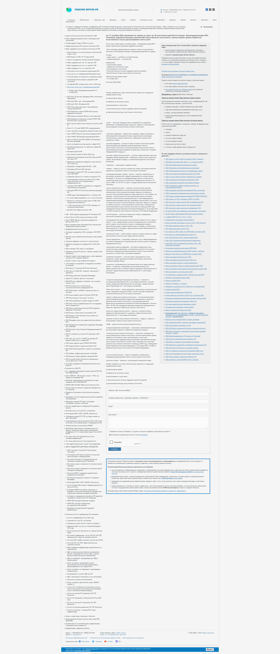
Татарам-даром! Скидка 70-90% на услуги (79, 43)
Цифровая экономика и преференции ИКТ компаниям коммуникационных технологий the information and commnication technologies (117, 27)
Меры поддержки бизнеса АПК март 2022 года (180, 260)
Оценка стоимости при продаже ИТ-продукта (80, 261)
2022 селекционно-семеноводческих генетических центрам (185, 193)
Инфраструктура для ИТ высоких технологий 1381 (82, 46)
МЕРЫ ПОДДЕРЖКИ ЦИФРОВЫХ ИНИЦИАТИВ (82, 447)
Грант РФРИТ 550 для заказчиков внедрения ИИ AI (84, 134)
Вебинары (113, 20)
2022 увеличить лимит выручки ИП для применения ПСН (184, 202)
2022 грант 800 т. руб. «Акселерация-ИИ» (81, 101)
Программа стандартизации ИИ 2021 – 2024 (81, 166)
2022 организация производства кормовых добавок (182, 183)
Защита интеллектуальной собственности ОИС (81, 36)
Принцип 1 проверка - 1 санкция (175, 283)
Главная (183, 20)
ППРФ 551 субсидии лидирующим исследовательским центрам (78, 504)
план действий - (186, 314)
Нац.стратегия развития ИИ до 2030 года (80, 154)
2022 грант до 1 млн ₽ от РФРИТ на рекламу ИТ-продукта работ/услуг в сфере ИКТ (82, 339)
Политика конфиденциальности (76, 638)
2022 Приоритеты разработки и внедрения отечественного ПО (185, 345)
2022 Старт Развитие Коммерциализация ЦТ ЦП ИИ (182, 174)
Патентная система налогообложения (79, 579)
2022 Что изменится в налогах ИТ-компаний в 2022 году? (184, 351)
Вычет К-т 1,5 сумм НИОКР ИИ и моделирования (83, 128)
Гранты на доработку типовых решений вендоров (83, 60)
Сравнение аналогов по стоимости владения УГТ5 (84, 177)
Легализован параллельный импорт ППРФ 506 (180, 248)
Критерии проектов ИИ (74, 151)
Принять (210, 649)
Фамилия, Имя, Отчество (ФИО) (119, 390)
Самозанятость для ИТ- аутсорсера (79, 520)
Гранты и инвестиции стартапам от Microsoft (80, 616)
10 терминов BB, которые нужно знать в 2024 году (84, 84)
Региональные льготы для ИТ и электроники (80, 411)
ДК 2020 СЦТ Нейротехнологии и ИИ (79, 210)
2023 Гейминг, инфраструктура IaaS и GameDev (81, 353)
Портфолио (161, 20)
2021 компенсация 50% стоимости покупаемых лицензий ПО (185, 322)
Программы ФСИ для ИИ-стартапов (79, 169)
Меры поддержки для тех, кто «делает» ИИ (81, 62)
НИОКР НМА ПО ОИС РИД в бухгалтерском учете (82, 385)
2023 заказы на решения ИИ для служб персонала (84, 116)
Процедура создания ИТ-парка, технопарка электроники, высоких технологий (80, 402)
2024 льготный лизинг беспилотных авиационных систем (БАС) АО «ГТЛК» (82, 360)
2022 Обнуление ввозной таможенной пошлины (181, 165)
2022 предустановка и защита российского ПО (81, 346)
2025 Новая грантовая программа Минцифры (80, 275)
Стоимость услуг (146, 20)
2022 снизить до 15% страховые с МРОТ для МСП (182, 199)
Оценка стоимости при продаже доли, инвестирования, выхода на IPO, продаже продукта (84, 257)
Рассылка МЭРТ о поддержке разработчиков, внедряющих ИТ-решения (82, 474)
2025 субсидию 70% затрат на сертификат (80, 249)
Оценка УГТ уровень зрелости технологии (80, 278)
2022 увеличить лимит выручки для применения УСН (183, 208)
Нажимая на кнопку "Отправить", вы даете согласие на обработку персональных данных (139, 431)
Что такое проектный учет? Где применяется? (81, 441)
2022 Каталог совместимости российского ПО (81, 313)
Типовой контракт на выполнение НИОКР (79, 425)
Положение (144, 435)
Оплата (133, 20)
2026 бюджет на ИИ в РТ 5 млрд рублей (80, 57)
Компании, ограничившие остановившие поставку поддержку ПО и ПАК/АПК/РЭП (82, 381)
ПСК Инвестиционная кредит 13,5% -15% (179, 226)
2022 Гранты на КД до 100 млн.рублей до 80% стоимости (184, 159)
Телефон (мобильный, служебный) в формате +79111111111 (128, 398)
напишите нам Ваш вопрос (170, 64)
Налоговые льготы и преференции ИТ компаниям (82, 514)
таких (171, 478)
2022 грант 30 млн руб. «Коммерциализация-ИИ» (83, 87)
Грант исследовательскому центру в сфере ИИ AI (84, 144)
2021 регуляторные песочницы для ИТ (178, 325)
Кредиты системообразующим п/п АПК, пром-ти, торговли (184, 251)
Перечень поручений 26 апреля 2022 (177, 278)
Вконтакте (85, 641)
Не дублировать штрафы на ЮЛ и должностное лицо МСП (184, 275)
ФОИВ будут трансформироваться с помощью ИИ (84, 195)
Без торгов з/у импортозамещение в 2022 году (180, 234)
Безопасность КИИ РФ (73, 368)
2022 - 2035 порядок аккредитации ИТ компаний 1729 (83, 214)
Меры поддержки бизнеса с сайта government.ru (181, 263)
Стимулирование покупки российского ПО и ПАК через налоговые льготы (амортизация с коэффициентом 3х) (83, 181)
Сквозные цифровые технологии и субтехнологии (82, 241)
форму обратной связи (180, 83)
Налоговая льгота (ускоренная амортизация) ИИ (83, 71)
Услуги (123, 20)
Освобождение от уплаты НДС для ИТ (80, 574)
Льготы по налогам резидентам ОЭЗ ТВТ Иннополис (84, 607)
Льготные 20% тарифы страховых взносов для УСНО (85, 540)
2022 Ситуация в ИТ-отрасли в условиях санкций (181, 348)
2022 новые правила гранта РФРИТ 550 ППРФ (81, 343)
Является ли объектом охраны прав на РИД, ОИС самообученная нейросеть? (83, 201)
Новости (193, 20)
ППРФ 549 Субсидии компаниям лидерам (81, 501)
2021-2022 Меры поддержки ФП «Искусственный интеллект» (185, 328)
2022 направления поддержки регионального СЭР (182, 180)
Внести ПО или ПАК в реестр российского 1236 (81, 217)
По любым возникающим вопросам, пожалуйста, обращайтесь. (165, 491)
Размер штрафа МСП (172, 289)
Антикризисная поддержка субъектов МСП (179, 220)
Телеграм (98, 641)
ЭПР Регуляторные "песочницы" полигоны (80, 298)
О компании (71, 20)
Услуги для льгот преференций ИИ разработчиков (84, 74)
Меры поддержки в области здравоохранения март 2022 (184, 266)
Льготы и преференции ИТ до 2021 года (80, 518)
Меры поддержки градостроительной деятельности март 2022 (186, 269)
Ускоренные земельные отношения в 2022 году (181, 301)
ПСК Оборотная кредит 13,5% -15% (177, 229)
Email (110, 406)
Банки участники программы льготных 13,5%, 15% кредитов (185, 223)
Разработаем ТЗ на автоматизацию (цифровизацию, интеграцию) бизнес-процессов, (83, 624)
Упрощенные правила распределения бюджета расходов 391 (185, 298)
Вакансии (173, 20)
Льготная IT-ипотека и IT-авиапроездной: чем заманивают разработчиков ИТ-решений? (82, 460)
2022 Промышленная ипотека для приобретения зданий (183, 171)
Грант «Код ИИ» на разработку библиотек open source (85, 131)
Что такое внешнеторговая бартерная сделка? (180, 304)
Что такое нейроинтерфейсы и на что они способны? (84, 198)
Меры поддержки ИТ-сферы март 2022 (178, 257)
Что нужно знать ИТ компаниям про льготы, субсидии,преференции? (80, 437)
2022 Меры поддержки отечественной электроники (182, 342)
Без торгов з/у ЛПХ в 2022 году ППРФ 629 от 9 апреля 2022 (185, 232)
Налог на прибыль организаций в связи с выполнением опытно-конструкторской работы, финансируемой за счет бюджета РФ (82, 564)
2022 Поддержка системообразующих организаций (182, 168)
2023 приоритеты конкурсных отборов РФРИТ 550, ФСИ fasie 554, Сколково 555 (84, 120)
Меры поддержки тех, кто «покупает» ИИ (80, 68)
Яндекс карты (121, 633)
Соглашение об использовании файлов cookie (105, 638)
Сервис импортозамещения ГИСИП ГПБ (178, 292)
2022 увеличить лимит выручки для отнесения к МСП (183, 205)
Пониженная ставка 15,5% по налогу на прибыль (83, 523)
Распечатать (208, 27)
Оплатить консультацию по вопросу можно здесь (178, 71)
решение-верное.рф (91, 649)
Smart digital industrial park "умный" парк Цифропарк (83, 444)
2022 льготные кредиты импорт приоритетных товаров (183, 177)
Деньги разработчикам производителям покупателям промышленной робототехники (83, 225)
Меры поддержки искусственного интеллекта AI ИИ (83, 49)
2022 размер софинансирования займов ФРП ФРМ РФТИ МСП (186, 196)
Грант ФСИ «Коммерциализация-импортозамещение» (183, 240)
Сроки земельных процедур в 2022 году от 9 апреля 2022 (184, 295)
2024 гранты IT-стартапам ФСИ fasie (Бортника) (81, 268)
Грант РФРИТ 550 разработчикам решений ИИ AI (83, 137)
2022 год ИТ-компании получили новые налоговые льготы (184, 354)
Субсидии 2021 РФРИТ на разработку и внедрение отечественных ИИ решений (84, 186)
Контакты (204, 20)
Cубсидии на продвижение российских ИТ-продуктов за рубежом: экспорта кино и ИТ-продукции (84, 497)
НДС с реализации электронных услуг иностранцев (84, 577)
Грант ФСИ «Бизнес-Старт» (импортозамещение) (181, 237)
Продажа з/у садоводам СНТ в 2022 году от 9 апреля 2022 (185, 286)
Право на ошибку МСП (172, 280)
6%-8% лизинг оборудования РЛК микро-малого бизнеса (184, 214)
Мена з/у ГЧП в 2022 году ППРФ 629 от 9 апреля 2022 (183, 254)
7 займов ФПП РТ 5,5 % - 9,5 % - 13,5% (178, 217)
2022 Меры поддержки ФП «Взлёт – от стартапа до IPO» (184, 162)
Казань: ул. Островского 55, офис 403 (113, 634)
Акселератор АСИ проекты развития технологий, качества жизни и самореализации (83, 455)
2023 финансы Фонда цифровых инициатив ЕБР (82, 356)
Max (119, 641)
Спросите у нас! (99, 20)
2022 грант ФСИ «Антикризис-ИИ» (78, 104)
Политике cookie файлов (82, 650)
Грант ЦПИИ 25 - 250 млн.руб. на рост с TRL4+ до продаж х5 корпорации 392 (82, 376)
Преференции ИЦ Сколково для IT (77, 229)
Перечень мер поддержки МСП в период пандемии (182, 319)
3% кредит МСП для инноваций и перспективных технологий (185, 211)
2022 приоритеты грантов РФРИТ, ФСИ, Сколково (181, 360)
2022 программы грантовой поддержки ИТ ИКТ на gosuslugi (185, 190)
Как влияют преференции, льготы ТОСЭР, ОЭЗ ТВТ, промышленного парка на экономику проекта (84, 536)
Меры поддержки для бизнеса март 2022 (179, 272)
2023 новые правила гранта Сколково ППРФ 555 (82, 295)
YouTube (110, 641)
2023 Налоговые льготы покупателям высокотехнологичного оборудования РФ (79, 286)
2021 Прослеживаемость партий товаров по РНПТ (82, 301)
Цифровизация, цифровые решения (77, 628)
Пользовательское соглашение (133, 638)
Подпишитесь (84, 20)
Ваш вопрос (112, 414)
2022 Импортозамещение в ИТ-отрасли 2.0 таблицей (182, 336)
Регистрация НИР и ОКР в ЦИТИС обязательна (81, 413)
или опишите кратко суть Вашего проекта (179, 89)
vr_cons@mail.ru (75, 634)
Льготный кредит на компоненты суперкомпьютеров (84, 77)
